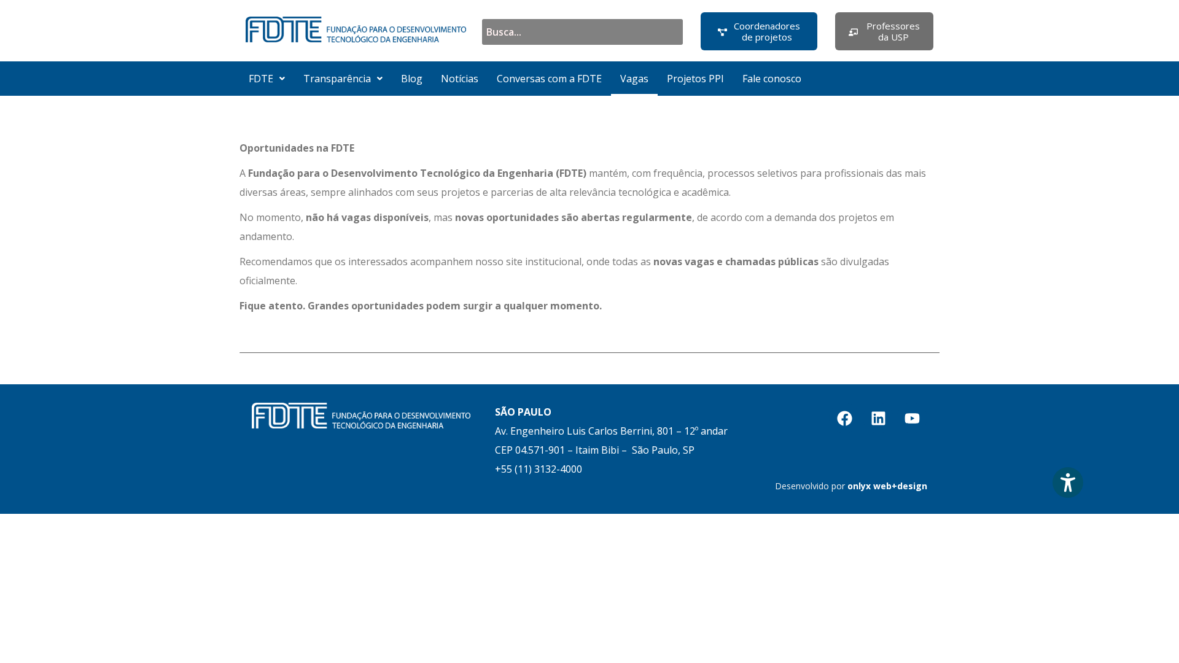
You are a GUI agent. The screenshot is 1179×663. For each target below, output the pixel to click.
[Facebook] (844, 418)
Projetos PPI (695, 78)
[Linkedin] (878, 418)
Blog (411, 78)
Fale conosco (771, 78)
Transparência (337, 78)
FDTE (261, 78)
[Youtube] (912, 418)
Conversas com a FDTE (549, 78)
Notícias (459, 78)
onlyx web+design (887, 486)
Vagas (634, 78)
